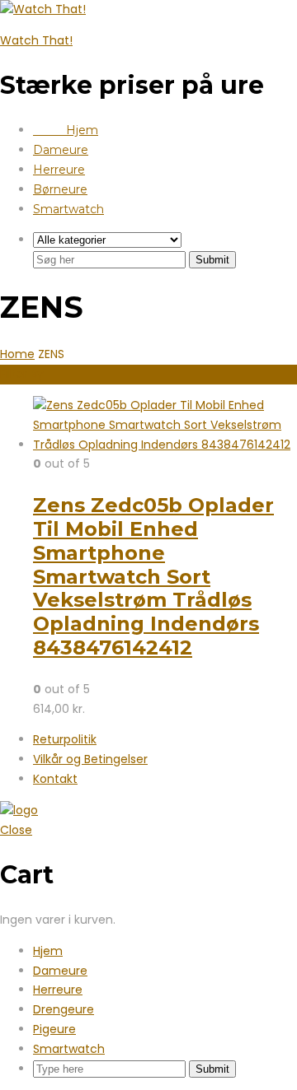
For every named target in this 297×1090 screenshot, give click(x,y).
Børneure (60, 189)
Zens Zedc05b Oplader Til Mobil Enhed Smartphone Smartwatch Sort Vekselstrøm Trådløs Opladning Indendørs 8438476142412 (153, 576)
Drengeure (63, 1009)
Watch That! (36, 40)
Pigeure (54, 1029)
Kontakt (55, 779)
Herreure (59, 169)
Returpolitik (65, 739)
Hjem (65, 130)
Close (16, 830)
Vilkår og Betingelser (90, 759)
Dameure (60, 149)
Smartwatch (68, 209)
